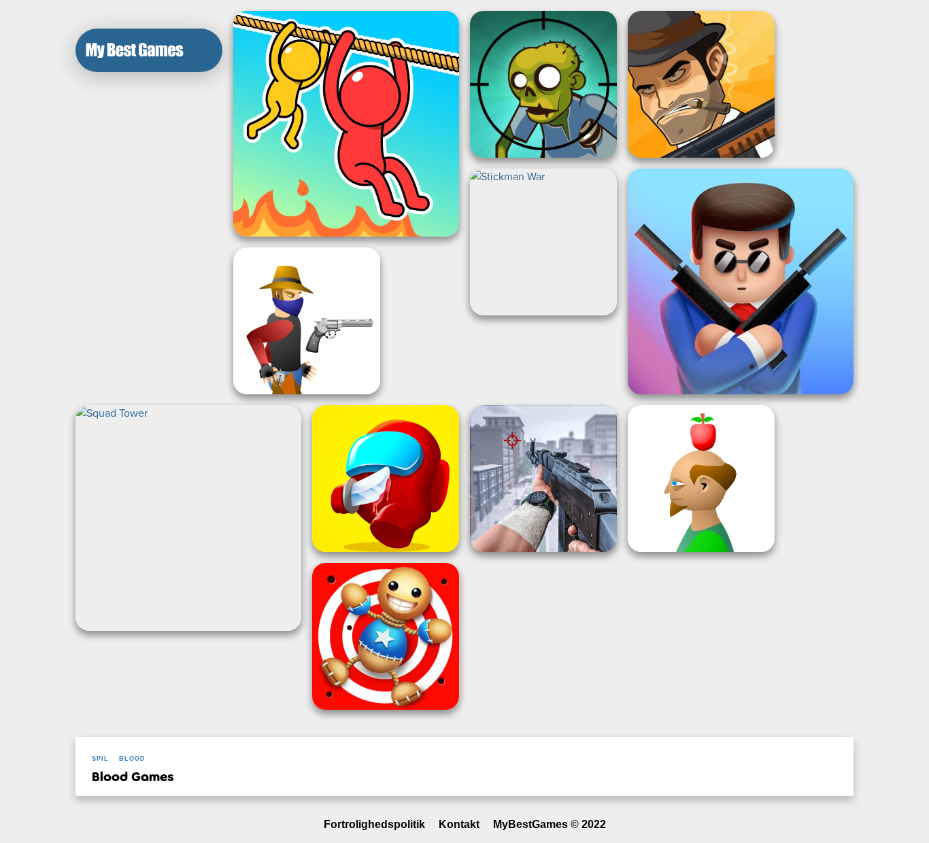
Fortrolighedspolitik (374, 824)
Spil (100, 758)
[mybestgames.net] (135, 50)
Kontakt (459, 824)
